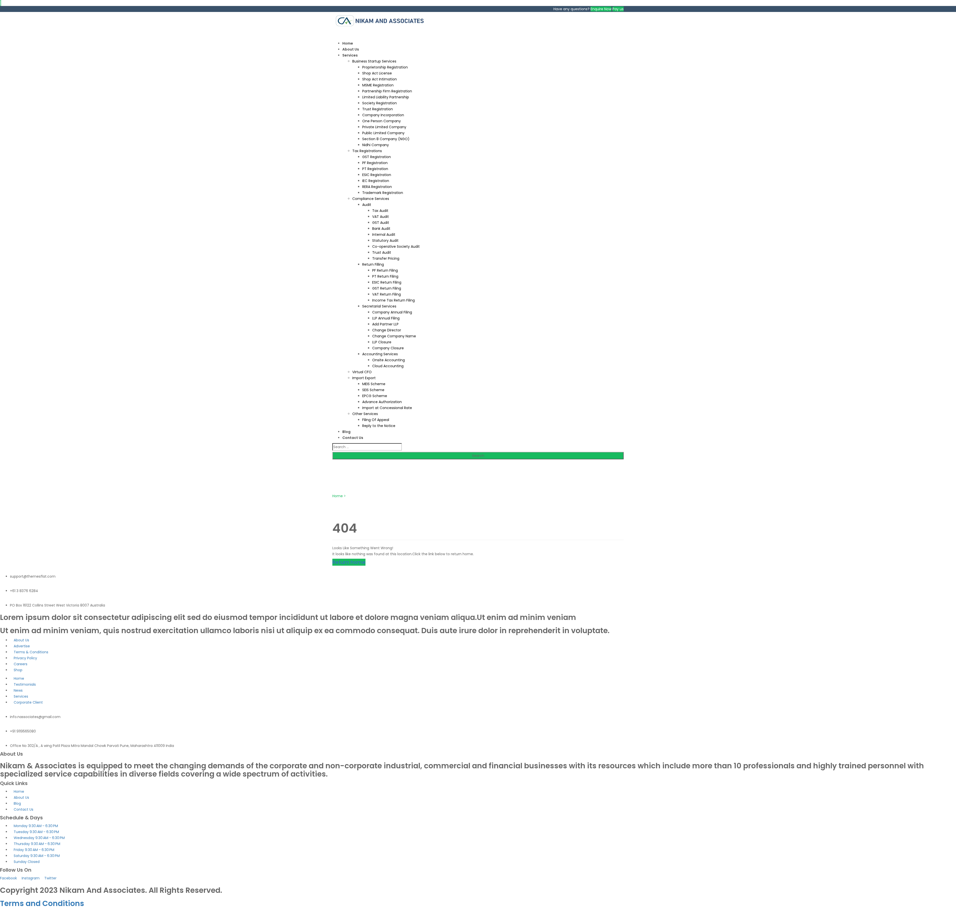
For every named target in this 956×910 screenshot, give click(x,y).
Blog (346, 431)
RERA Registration (377, 186)
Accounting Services (380, 354)
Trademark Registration (382, 192)
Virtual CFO (362, 371)
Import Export (364, 377)
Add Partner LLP (385, 324)
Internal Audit (383, 234)
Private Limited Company (384, 126)
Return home (348, 562)
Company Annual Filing (392, 312)
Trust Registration (377, 109)
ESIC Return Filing (386, 282)
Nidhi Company (375, 144)
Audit (366, 204)
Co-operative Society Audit (396, 246)
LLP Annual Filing (386, 318)
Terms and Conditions (42, 903)
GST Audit (380, 222)
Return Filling (373, 264)
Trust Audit (381, 252)
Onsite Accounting (388, 360)
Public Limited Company (383, 132)
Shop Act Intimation (379, 79)
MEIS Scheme (373, 383)
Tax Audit (380, 210)
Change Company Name (394, 336)
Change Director (386, 330)
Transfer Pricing (385, 258)
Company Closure (388, 348)
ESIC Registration (376, 174)
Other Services (365, 413)
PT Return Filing (385, 276)
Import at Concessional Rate (387, 407)
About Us (350, 49)
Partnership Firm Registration (387, 91)
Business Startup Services (374, 61)
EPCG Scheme (374, 395)
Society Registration (379, 103)
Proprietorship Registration (385, 67)
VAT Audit (380, 216)
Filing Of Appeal (375, 419)
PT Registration (375, 168)
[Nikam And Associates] (382, 20)
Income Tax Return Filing (393, 300)
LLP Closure (381, 342)
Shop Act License (377, 73)
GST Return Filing (386, 288)
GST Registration (376, 156)
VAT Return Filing (386, 294)
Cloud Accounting (388, 366)
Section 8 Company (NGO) (386, 138)
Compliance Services (370, 198)
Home (347, 43)
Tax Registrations (367, 150)
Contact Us (352, 437)
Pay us (618, 8)
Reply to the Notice (378, 425)
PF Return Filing (385, 270)
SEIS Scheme (373, 389)
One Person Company (381, 121)
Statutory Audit (385, 240)
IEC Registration (375, 180)
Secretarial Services (379, 306)
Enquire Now (601, 8)
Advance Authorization (382, 401)
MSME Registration (378, 85)
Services (350, 55)
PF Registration (375, 162)
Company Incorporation (383, 115)
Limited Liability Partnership (385, 97)
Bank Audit (381, 228)
